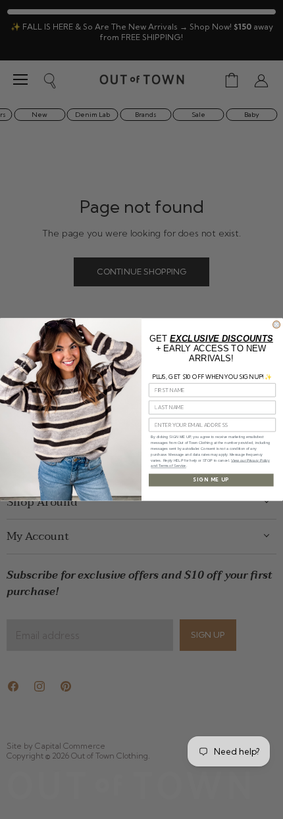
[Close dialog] (276, 324)
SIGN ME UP (211, 480)
